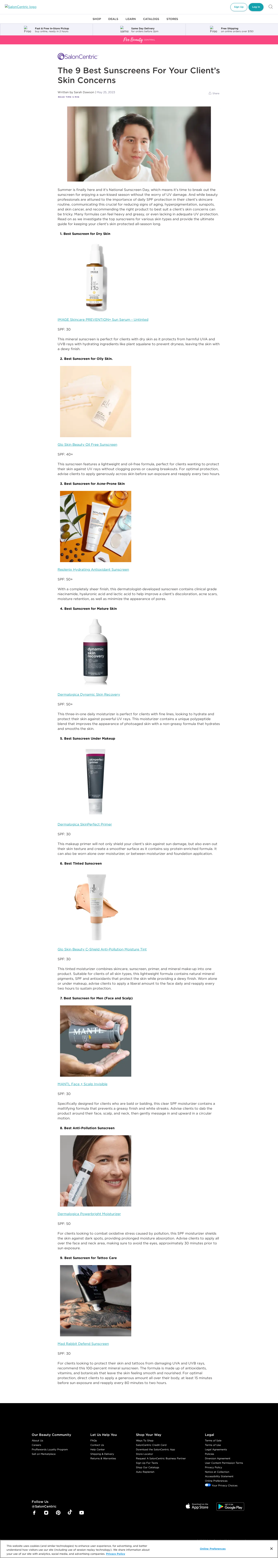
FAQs (93, 1440)
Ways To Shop (144, 1440)
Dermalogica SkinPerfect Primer (85, 824)
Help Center (97, 1449)
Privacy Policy (213, 1467)
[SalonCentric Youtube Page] (81, 1513)
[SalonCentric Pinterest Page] (58, 1513)
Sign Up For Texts (147, 1462)
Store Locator (144, 1453)
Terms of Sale (213, 1440)
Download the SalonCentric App (155, 1449)
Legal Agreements (216, 1449)
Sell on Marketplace (44, 1453)
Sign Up (239, 6)
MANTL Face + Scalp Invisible (82, 1084)
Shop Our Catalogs (147, 1467)
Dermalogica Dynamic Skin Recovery (89, 694)
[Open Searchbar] (270, 7)
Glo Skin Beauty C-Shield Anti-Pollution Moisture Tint (102, 949)
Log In (256, 6)
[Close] (271, 1548)
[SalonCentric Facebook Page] (34, 1513)
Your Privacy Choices (224, 1485)
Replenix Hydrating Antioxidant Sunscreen (93, 569)
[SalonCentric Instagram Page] (46, 1513)
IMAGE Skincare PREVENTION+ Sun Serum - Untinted (103, 319)
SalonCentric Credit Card (151, 1444)
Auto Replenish (145, 1471)
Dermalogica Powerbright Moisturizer (89, 1214)
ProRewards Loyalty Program (50, 1449)
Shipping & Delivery (102, 1453)
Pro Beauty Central (15, 38)
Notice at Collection (217, 1471)
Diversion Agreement (217, 1458)
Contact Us (97, 1444)
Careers (36, 1444)
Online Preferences (216, 1480)
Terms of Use (213, 1444)
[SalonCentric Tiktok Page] (70, 1512)
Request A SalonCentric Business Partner (161, 1458)
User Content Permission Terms (224, 1462)
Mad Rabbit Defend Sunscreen (83, 1343)
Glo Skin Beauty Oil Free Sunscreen (87, 444)
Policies (209, 1453)
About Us (37, 1440)
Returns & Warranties (103, 1458)
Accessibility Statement (219, 1476)
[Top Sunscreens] (139, 144)
